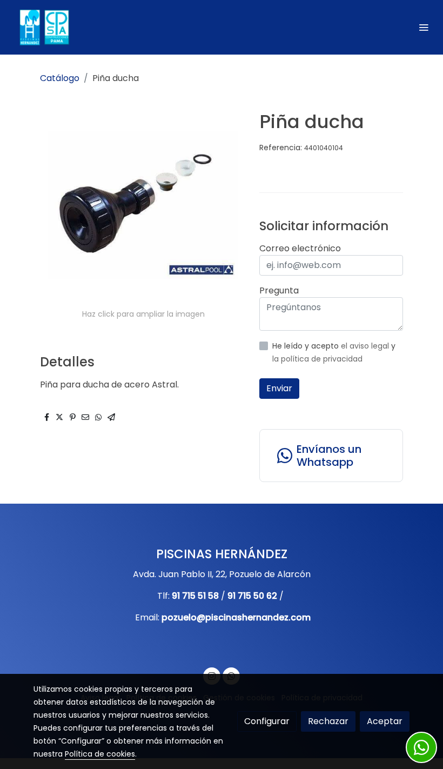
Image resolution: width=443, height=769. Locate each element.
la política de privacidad (317, 358)
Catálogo (59, 78)
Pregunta (279, 290)
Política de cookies (100, 753)
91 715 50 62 (252, 596)
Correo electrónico (300, 248)
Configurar (267, 721)
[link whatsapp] (421, 747)
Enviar (279, 388)
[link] (43, 27)
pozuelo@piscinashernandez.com (236, 617)
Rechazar (328, 721)
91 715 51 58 (195, 596)
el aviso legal (366, 345)
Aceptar (384, 721)
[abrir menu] (423, 27)
